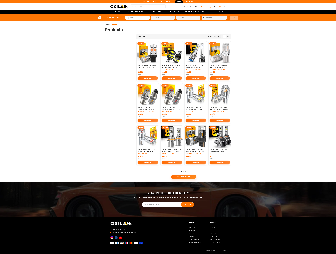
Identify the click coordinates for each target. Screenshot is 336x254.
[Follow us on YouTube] (120, 237)
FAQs (211, 230)
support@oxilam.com (119, 229)
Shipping (191, 233)
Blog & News (213, 233)
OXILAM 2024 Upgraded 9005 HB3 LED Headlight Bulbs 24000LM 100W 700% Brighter (219, 151)
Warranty (191, 236)
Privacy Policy (214, 236)
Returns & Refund (194, 239)
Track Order (192, 227)
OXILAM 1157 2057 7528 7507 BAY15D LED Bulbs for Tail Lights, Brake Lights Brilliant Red (171, 109)
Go (234, 18)
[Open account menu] (210, 6)
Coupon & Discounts (195, 242)
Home (107, 24)
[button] (214, 36)
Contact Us (192, 230)
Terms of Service (215, 239)
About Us (212, 227)
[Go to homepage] (121, 223)
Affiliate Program (215, 242)
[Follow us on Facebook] (116, 237)
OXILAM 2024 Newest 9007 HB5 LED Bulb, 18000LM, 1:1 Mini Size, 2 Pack (171, 151)
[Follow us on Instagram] (111, 237)
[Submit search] (163, 6)
